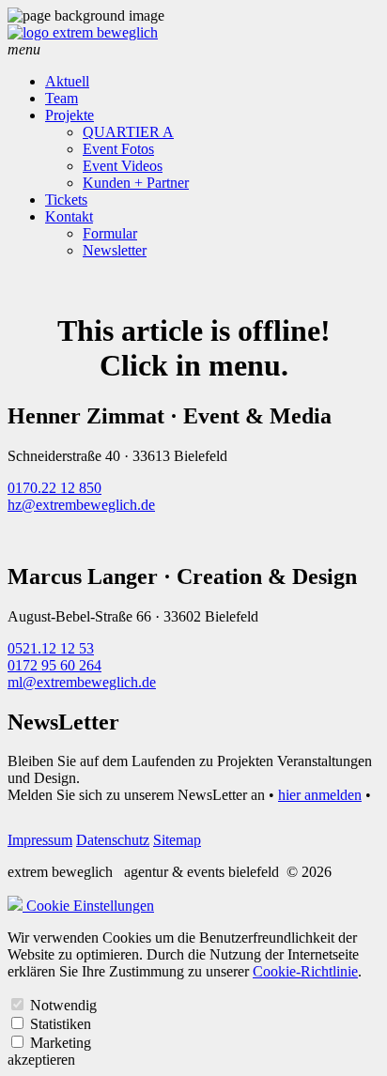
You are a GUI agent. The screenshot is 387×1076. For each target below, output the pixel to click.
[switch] (17, 1004)
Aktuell (67, 81)
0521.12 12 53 (51, 648)
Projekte (69, 115)
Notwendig (63, 1005)
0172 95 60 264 (54, 665)
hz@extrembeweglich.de (81, 505)
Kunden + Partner (136, 183)
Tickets (66, 200)
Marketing (60, 1043)
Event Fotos (118, 149)
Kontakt (69, 216)
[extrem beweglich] (83, 32)
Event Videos (123, 166)
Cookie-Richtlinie (305, 971)
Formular (110, 233)
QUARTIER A (128, 132)
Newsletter (115, 250)
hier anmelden (320, 795)
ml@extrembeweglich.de (82, 682)
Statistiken (60, 1024)
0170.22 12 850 (54, 488)
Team (61, 98)
